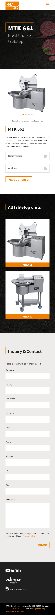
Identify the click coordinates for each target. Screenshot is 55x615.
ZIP (7, 470)
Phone (8, 442)
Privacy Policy (29, 536)
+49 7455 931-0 (17, 608)
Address (9, 456)
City (7, 485)
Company (10, 370)
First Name (11, 398)
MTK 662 (27, 316)
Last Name (11, 413)
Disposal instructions (15, 611)
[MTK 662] (28, 292)
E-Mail (9, 427)
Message (10, 499)
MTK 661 (27, 264)
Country (9, 384)
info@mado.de (37, 608)
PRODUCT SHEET (19, 179)
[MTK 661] (28, 240)
